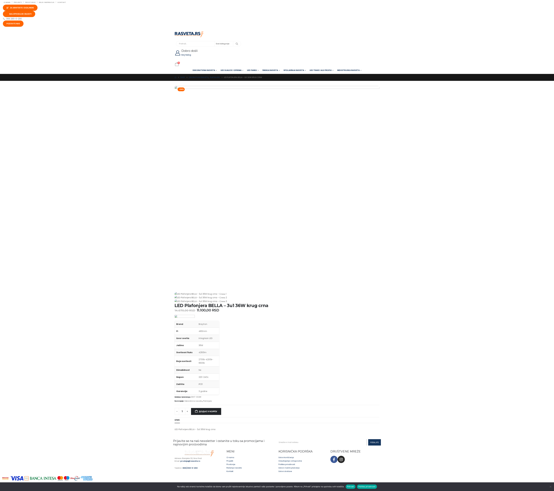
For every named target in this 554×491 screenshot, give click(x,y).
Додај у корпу (208, 411)
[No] (550, 486)
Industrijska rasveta (348, 70)
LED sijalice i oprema (231, 70)
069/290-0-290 (190, 468)
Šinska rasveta (270, 70)
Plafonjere (207, 401)
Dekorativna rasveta (204, 70)
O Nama (7, 2)
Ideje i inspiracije (46, 2)
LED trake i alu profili (321, 70)
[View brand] (185, 317)
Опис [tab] (177, 420)
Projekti (18, 2)
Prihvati (350, 486)
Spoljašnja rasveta (293, 70)
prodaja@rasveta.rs (190, 461)
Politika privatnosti (367, 486)
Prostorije (30, 2)
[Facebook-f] (334, 459)
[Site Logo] (189, 34)
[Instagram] (341, 459)
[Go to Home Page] (175, 77)
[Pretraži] (237, 43)
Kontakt (62, 2)
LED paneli (252, 70)
